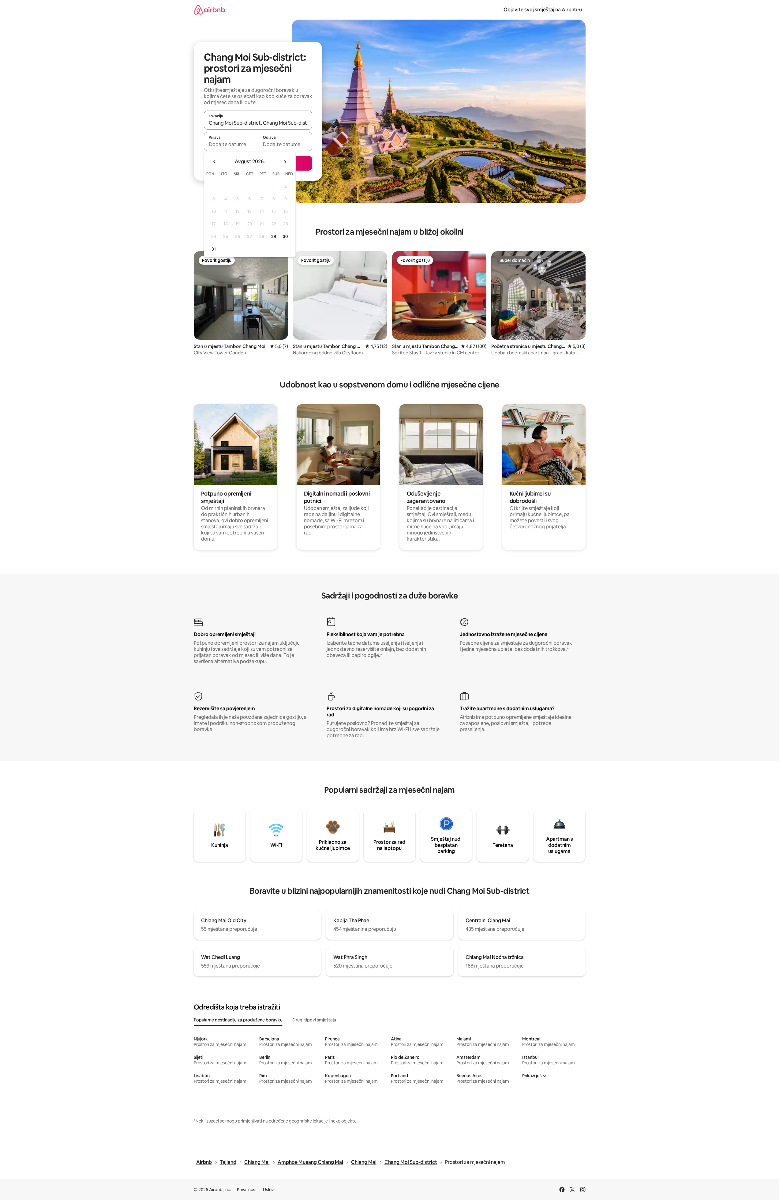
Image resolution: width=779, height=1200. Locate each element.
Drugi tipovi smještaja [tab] (314, 1020)
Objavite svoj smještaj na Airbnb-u (543, 9)
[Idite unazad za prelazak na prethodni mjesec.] (214, 162)
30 (285, 236)
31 (214, 249)
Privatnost (247, 1189)
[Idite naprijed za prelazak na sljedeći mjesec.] (285, 162)
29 (273, 236)
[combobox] (258, 122)
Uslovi (269, 1189)
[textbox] (231, 144)
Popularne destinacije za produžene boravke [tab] (238, 1020)
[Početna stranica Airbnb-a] (209, 9)
